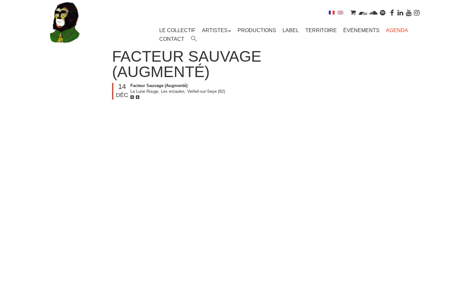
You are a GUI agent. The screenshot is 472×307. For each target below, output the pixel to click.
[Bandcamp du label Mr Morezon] (363, 12)
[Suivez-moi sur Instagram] (417, 12)
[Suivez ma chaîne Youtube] (409, 12)
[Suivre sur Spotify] (383, 12)
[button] (194, 39)
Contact (171, 39)
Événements (361, 30)
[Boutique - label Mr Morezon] (353, 12)
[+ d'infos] (132, 97)
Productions (257, 30)
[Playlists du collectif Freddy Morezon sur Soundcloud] (373, 12)
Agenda (397, 30)
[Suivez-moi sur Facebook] (392, 12)
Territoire (321, 30)
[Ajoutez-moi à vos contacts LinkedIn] (400, 12)
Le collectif (177, 30)
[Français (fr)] (332, 12)
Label (291, 30)
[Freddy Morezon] (64, 32)
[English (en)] (340, 12)
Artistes (215, 30)
